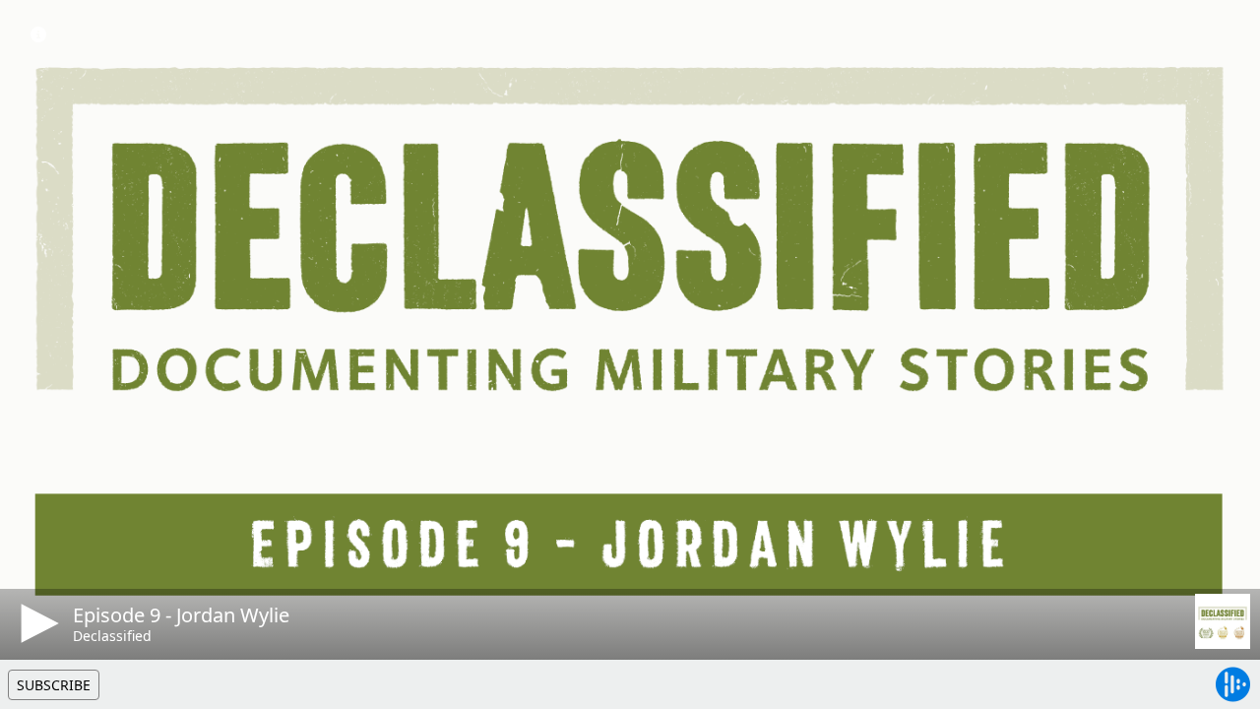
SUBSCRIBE (54, 685)
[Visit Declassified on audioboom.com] (1222, 621)
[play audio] (36, 623)
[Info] (38, 34)
